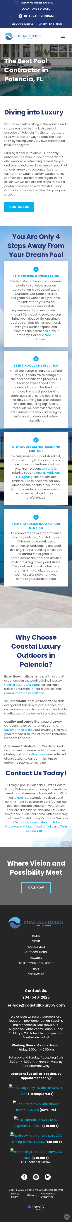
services (31, 822)
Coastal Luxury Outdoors (22, 685)
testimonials (36, 754)
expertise (21, 797)
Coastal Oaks (43, 826)
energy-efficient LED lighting (38, 475)
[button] (63, 36)
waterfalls (49, 468)
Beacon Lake (50, 822)
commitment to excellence (24, 693)
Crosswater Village (18, 826)
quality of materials (18, 730)
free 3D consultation (41, 337)
